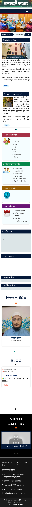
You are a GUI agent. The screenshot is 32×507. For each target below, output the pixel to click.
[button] (15, 30)
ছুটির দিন (17, 218)
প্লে (15, 139)
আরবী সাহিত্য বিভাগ (20, 179)
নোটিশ (16, 216)
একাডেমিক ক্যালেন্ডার (20, 221)
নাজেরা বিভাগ (19, 171)
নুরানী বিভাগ (18, 173)
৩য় (15, 149)
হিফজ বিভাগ (18, 168)
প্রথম (16, 144)
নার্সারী (17, 142)
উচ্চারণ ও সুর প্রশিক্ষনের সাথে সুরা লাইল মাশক (16, 446)
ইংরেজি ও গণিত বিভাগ (20, 181)
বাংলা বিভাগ (18, 176)
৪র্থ (15, 152)
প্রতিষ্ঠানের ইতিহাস (20, 211)
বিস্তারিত (5, 86)
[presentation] (2, 21)
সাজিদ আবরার (16, 338)
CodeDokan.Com (10, 369)
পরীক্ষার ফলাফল (19, 213)
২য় (15, 147)
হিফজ (16, 157)
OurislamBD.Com (16, 504)
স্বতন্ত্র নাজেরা (18, 154)
